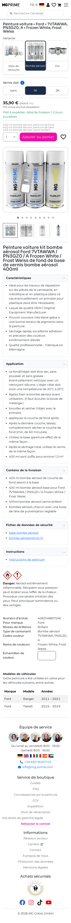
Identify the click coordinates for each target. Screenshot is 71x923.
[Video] (53, 218)
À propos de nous (35, 856)
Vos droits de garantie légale (22, 818)
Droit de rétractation (35, 812)
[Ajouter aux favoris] (63, 137)
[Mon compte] (48, 5)
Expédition (35, 806)
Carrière (33, 844)
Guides (35, 783)
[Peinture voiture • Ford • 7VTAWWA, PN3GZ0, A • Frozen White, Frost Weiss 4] (31, 218)
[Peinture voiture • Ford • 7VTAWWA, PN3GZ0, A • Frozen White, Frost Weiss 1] (18, 218)
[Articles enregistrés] (53, 5)
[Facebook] (22, 902)
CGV (36, 800)
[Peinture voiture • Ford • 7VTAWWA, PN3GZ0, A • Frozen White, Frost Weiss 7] (44, 218)
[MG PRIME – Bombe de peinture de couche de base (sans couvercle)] (58, 230)
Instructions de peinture (27, 559)
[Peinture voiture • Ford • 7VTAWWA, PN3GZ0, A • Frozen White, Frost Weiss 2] (22, 218)
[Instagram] (31, 902)
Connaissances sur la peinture (35, 794)
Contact (35, 850)
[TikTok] (40, 902)
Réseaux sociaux (35, 838)
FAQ (36, 789)
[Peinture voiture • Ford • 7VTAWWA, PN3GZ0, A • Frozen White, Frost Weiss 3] (27, 218)
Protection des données (35, 861)
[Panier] (60, 5)
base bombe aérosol (23, 533)
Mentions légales (35, 867)
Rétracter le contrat (35, 824)
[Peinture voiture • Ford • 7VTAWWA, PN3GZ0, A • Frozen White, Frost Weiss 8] (48, 218)
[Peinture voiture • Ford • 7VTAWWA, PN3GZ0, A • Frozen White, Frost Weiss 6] (40, 218)
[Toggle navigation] (66, 4)
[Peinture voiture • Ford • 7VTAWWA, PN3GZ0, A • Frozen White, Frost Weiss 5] (35, 218)
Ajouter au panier (38, 137)
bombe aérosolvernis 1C (26, 538)
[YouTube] (49, 902)
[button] (35, 179)
